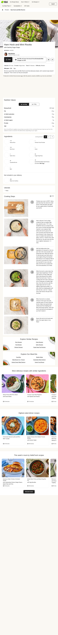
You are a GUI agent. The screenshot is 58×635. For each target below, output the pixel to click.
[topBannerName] (29, 16)
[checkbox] (4, 50)
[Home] (2, 10)
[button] (29, 136)
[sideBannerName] (29, 87)
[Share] (52, 59)
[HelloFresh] (4, 2)
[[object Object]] (48, 59)
